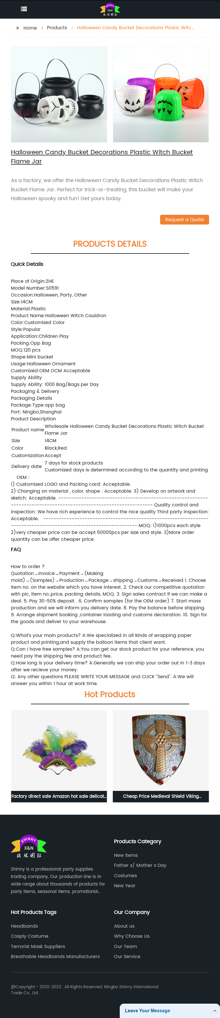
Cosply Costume (29, 936)
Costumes (125, 875)
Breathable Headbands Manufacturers (55, 956)
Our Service (127, 956)
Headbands (24, 926)
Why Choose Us (132, 936)
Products (57, 28)
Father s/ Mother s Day (140, 865)
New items (126, 855)
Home (30, 28)
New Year (124, 885)
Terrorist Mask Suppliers (38, 946)
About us (124, 926)
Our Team (125, 946)
